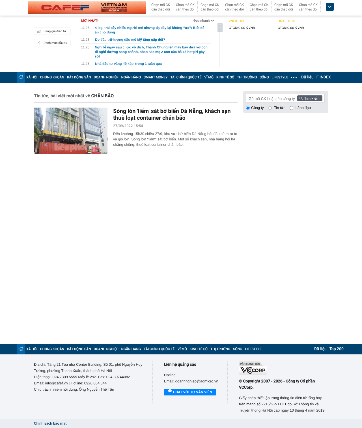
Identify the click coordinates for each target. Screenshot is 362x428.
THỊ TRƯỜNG (247, 77)
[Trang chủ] (20, 77)
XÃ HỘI (31, 77)
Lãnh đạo (303, 108)
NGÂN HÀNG (131, 77)
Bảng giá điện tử (55, 31)
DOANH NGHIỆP (106, 77)
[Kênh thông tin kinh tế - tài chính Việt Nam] (87, 7)
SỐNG (264, 77)
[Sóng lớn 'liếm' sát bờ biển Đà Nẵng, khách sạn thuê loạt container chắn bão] (70, 131)
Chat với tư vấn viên (192, 392)
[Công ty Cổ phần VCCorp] (283, 368)
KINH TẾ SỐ (225, 77)
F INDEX (323, 77)
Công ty (257, 108)
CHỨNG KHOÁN (52, 77)
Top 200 (336, 349)
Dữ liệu (307, 77)
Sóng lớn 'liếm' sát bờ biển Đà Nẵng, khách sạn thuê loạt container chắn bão (172, 114)
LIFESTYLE (280, 77)
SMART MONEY (155, 77)
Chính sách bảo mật (50, 423)
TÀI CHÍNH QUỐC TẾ (185, 77)
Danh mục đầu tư (55, 43)
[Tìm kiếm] (310, 98)
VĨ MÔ (209, 77)
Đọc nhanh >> (203, 21)
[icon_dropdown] (330, 7)
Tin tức (279, 108)
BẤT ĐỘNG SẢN (79, 77)
